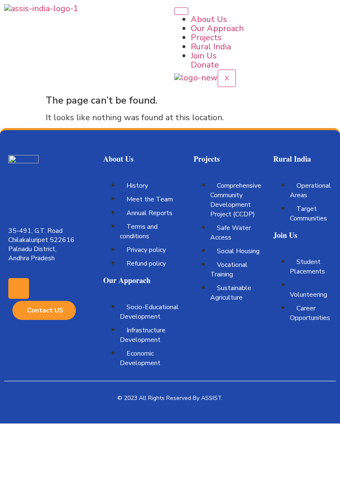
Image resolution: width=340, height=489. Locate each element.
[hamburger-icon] (181, 11)
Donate (205, 64)
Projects (206, 37)
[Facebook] (18, 288)
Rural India (211, 46)
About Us (209, 19)
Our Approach (217, 28)
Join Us (204, 55)
